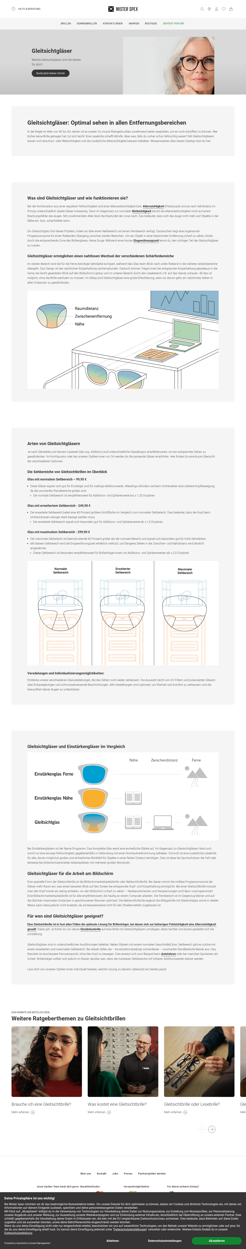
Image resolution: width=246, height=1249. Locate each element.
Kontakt (102, 1173)
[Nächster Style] (201, 1129)
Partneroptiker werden (152, 1173)
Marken (134, 23)
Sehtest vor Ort (173, 23)
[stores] (209, 9)
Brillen (66, 23)
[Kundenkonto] (216, 9)
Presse (128, 1173)
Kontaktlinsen (113, 23)
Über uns (85, 1173)
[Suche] (202, 9)
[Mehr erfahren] (47, 1061)
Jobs (115, 1173)
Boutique (151, 23)
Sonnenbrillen (87, 23)
